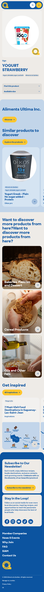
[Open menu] (39, 5)
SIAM (5, 551)
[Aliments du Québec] (5, 5)
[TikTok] (24, 521)
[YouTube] (18, 521)
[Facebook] (7, 521)
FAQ (4, 546)
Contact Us (9, 555)
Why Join (7, 542)
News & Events (11, 537)
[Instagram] (12, 521)
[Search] (32, 5)
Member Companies (14, 533)
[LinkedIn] (30, 521)
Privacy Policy (6, 584)
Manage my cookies (8, 580)
